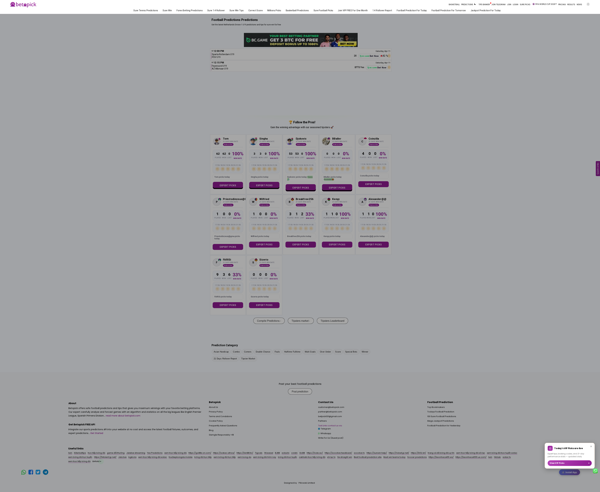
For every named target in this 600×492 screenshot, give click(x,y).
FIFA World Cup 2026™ (546, 4)
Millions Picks (252, 10)
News (579, 4)
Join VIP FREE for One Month (331, 10)
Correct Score (234, 10)
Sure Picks (525, 4)
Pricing (562, 4)
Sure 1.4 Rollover (194, 10)
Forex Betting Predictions (168, 10)
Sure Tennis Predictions (124, 10)
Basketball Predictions (275, 10)
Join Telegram (498, 4)
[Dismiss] (591, 446)
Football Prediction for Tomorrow (427, 10)
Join (509, 4)
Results (571, 4)
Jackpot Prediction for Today (464, 10)
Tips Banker (484, 4)
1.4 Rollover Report (360, 10)
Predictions (467, 4)
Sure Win (145, 10)
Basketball (454, 4)
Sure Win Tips (215, 10)
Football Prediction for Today (390, 10)
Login (515, 4)
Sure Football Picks (301, 10)
